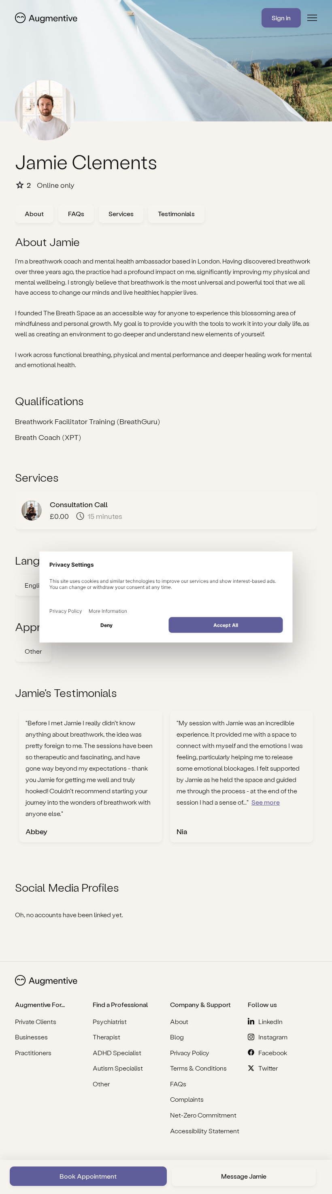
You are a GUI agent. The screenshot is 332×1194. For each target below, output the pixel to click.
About (34, 213)
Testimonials (176, 213)
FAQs (76, 213)
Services (121, 213)
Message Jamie (243, 1176)
